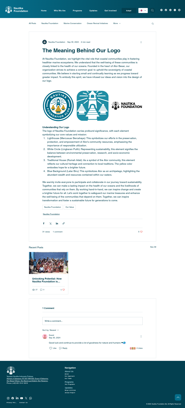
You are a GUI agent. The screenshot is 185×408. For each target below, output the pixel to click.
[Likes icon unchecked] (50, 348)
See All (153, 247)
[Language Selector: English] (143, 10)
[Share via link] (63, 223)
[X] (175, 10)
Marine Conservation (73, 23)
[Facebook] (166, 10)
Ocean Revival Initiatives (97, 23)
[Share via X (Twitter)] (50, 223)
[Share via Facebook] (43, 223)
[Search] (152, 10)
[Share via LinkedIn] (57, 223)
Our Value (70, 207)
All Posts (32, 23)
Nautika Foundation (49, 23)
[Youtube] (179, 10)
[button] (152, 23)
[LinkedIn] (170, 10)
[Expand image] (58, 106)
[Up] (178, 397)
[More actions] (141, 42)
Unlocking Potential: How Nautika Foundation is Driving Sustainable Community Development (47, 280)
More (115, 23)
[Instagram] (161, 10)
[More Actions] (141, 336)
